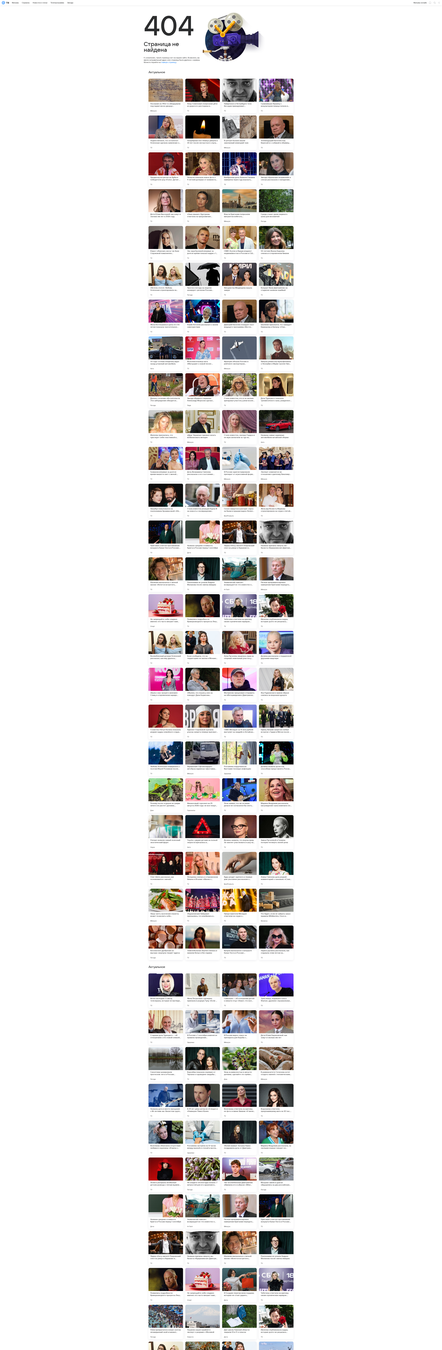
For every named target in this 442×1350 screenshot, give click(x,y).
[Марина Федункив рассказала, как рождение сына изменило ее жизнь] (276, 795)
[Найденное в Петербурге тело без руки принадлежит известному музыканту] (239, 96)
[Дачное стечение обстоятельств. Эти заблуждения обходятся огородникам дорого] (165, 390)
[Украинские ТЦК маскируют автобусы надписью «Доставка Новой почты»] (202, 758)
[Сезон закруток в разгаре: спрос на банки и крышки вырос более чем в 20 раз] (239, 501)
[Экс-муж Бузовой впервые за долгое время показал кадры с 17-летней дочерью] (202, 243)
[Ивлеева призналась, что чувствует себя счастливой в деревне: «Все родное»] (165, 427)
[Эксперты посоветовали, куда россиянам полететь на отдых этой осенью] (165, 979)
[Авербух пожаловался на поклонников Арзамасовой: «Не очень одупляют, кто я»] (165, 501)
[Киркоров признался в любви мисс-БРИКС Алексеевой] (202, 1053)
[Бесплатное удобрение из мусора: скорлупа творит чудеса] (165, 943)
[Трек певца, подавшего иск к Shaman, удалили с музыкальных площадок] (276, 1138)
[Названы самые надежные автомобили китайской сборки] (276, 427)
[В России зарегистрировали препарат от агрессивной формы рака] (239, 464)
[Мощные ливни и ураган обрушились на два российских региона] (276, 1322)
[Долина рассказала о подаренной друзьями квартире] (276, 648)
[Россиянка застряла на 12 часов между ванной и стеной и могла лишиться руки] (202, 1285)
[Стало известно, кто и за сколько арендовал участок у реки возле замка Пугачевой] (239, 390)
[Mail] (3, 3)
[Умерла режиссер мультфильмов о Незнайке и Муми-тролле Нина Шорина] (276, 353)
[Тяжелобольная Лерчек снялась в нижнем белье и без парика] (202, 943)
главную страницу (168, 62)
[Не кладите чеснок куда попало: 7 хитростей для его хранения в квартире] (202, 1322)
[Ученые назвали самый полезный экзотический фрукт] (165, 832)
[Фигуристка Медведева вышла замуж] (239, 280)
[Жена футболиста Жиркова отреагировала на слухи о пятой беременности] (276, 501)
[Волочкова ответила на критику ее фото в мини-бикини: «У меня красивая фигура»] (239, 1248)
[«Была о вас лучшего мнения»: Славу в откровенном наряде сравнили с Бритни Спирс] (165, 685)
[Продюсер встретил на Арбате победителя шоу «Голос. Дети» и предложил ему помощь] (165, 169)
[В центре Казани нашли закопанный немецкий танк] (239, 133)
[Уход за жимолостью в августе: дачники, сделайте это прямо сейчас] (239, 1211)
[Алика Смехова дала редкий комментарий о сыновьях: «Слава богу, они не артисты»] (276, 869)
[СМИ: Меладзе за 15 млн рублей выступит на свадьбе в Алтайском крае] (239, 722)
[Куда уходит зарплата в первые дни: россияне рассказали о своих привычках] (239, 869)
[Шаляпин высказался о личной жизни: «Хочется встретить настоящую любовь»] (165, 574)
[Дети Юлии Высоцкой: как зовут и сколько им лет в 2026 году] (165, 206)
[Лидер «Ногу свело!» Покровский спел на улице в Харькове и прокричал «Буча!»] (239, 538)
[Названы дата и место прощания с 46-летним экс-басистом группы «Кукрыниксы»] (165, 1248)
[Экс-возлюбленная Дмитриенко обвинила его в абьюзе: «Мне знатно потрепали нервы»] (239, 1322)
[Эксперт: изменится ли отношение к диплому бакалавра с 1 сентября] (276, 464)
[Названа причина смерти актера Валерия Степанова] (276, 1016)
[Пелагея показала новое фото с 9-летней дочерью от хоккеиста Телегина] (202, 169)
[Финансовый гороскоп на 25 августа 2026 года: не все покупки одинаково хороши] (202, 795)
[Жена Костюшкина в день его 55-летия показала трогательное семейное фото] (165, 317)
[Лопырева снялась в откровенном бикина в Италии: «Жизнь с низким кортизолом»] (202, 869)
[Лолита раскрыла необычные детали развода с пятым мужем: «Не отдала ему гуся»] (165, 1322)
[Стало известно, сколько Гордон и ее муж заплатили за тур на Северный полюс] (239, 427)
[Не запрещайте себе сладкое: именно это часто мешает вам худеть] (165, 611)
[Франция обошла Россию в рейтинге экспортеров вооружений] (239, 353)
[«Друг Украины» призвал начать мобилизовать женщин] (202, 427)
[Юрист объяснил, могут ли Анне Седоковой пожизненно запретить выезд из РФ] (165, 243)
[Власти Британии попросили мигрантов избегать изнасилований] (239, 206)
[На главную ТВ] (7, 3)
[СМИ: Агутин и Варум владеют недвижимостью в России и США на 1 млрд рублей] (239, 243)
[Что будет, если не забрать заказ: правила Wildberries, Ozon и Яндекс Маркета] (276, 906)
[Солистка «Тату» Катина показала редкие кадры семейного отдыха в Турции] (165, 722)
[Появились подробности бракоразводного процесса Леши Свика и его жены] (202, 611)
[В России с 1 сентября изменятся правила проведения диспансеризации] (202, 1175)
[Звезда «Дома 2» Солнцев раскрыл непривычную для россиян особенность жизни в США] (276, 1053)
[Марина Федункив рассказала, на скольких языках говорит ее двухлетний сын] (276, 1285)
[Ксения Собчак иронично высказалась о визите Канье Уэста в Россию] (239, 1053)
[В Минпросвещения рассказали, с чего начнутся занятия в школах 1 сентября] (165, 1053)
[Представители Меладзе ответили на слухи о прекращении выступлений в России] (239, 906)
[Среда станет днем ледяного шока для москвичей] (276, 206)
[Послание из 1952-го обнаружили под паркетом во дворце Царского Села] (165, 96)
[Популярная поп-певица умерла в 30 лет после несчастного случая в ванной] (202, 133)
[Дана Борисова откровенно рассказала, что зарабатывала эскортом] (202, 979)
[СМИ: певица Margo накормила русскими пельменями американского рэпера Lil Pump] (276, 979)
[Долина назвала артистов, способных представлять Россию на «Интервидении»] (276, 758)
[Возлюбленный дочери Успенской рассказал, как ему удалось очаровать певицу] (165, 648)
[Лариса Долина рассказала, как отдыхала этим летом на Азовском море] (276, 943)
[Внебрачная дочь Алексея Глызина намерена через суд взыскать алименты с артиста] (239, 169)
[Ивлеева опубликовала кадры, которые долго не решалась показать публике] (276, 611)
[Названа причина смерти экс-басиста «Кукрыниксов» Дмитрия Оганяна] (276, 538)
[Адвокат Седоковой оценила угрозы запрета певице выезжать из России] (202, 722)
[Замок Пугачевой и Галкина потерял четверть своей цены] (276, 832)
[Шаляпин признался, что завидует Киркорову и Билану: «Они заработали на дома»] (276, 317)
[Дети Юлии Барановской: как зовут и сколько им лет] (276, 1175)
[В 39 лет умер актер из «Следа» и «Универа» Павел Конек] (202, 1248)
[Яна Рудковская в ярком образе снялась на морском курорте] (276, 685)
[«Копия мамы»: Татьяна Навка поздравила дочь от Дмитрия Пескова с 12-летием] (239, 1285)
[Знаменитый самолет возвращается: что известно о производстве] (239, 574)
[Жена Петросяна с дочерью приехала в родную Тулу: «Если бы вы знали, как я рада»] (202, 1138)
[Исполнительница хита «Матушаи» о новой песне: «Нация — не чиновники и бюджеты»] (202, 353)
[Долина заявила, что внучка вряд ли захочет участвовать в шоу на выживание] (239, 832)
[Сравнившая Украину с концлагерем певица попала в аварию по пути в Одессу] (276, 96)
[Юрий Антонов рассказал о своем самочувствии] (202, 317)
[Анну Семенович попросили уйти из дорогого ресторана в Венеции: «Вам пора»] (202, 96)
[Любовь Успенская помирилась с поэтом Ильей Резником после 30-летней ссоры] (165, 758)
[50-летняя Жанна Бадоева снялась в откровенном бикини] (276, 243)
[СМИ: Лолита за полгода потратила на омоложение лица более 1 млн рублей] (202, 1016)
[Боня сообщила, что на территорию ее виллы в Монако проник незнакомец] (202, 648)
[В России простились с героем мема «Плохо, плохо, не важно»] (202, 1090)
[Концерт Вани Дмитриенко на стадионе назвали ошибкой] (276, 280)
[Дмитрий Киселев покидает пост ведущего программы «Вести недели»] (239, 317)
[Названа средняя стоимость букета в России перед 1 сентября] (202, 538)
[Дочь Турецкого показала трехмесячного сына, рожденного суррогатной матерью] (276, 390)
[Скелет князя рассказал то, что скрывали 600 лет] (165, 1016)
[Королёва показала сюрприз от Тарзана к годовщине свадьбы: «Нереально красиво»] (202, 1211)
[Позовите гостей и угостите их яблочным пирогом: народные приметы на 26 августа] (276, 1090)
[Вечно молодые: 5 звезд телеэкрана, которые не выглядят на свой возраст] (165, 1138)
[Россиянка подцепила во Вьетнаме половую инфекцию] (239, 758)
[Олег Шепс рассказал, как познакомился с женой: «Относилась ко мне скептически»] (165, 869)
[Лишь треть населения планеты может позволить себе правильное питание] (165, 906)
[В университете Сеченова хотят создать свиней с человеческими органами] (276, 1211)
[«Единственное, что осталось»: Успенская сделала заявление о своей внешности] (165, 133)
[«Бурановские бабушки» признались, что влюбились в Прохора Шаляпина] (202, 906)
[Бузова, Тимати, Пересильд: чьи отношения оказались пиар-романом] (239, 1090)
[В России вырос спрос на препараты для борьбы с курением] (239, 1175)
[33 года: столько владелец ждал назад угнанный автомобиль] (165, 353)
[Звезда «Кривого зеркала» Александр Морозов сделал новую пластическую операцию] (202, 390)
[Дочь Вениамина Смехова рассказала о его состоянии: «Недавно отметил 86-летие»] (202, 464)
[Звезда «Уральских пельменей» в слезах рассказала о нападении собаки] (276, 169)
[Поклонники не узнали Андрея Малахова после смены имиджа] (202, 574)
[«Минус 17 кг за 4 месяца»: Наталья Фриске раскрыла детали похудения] (239, 979)
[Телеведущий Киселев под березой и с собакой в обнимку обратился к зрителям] (276, 133)
